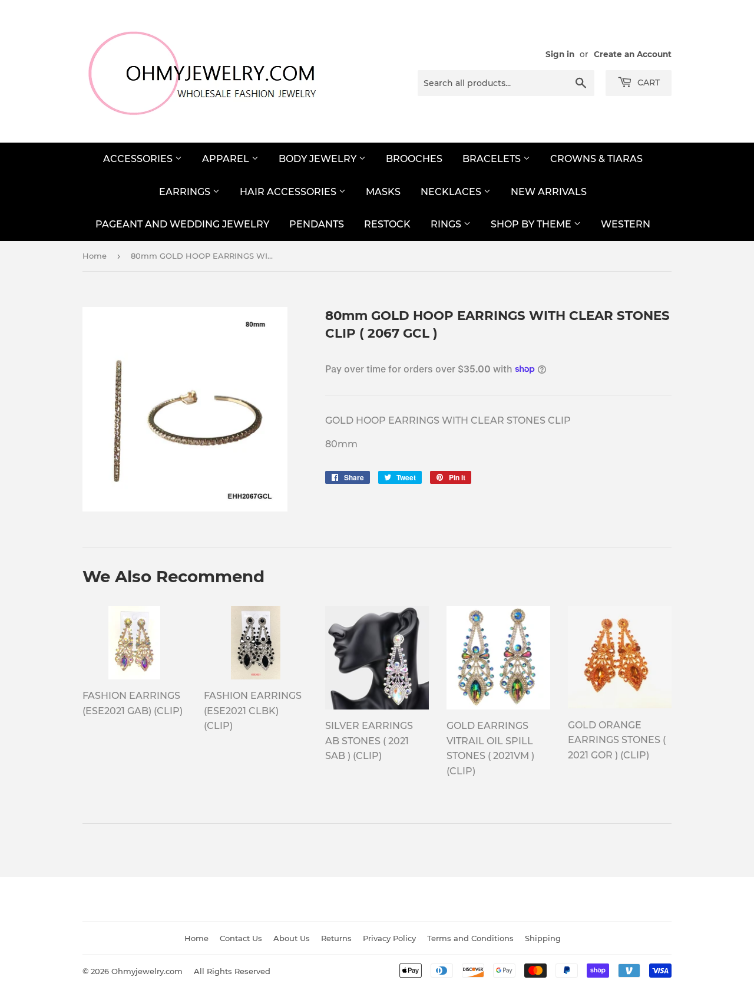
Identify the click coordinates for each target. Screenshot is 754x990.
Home (94, 255)
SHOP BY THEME (532, 224)
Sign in (559, 54)
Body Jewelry (319, 158)
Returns (336, 938)
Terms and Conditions (470, 938)
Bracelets (492, 158)
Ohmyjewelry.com (147, 971)
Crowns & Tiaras (596, 158)
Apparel (227, 158)
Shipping (543, 938)
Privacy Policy (389, 938)
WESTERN (625, 224)
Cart (647, 82)
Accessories (139, 158)
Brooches (414, 158)
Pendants (316, 224)
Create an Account (633, 54)
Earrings (186, 191)
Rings (447, 224)
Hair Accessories (289, 191)
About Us (291, 938)
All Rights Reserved (232, 971)
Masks (383, 191)
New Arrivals (549, 191)
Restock (387, 224)
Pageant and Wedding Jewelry (182, 224)
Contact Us (241, 938)
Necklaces (452, 191)
